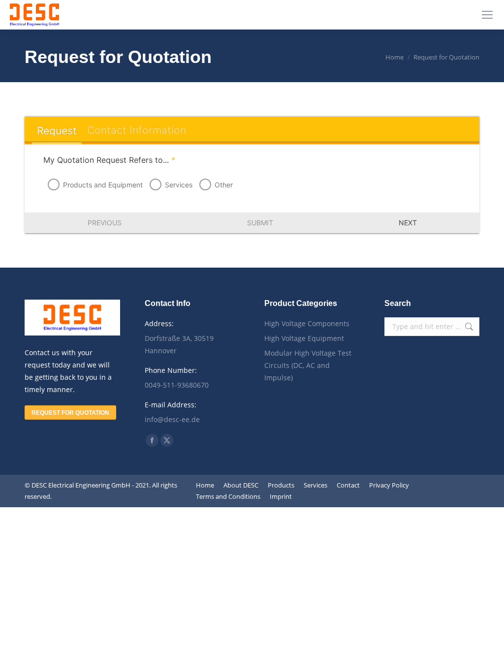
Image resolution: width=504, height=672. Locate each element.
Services (178, 185)
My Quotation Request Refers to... (109, 160)
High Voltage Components (306, 323)
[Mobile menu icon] (487, 15)
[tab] (57, 131)
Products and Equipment (103, 185)
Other (224, 185)
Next (408, 222)
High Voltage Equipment (304, 338)
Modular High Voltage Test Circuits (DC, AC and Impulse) (307, 365)
